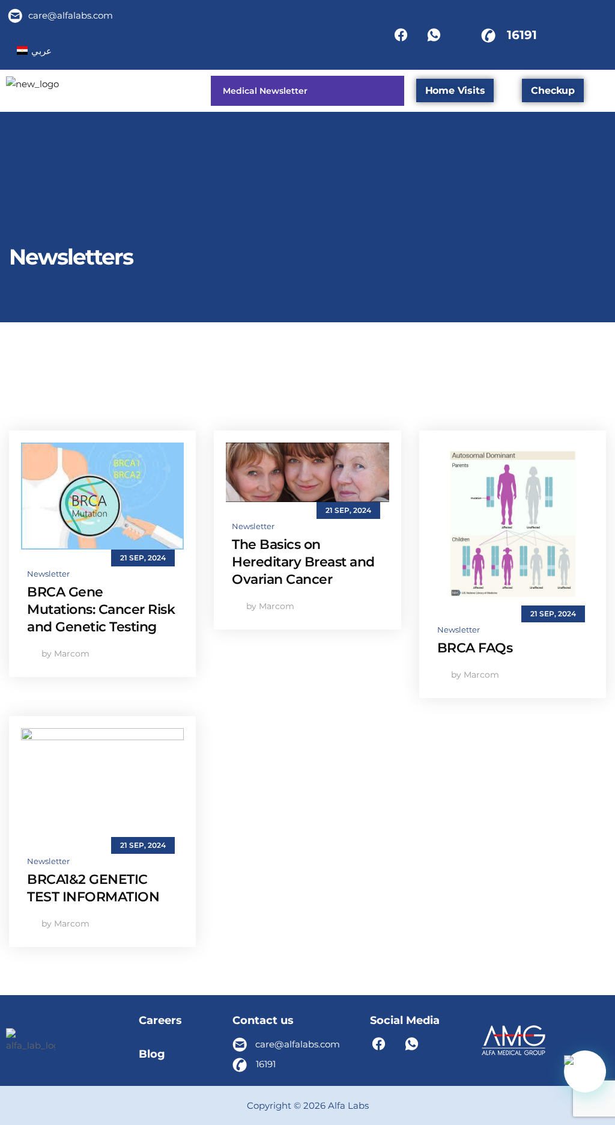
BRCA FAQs (475, 648)
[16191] (488, 34)
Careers (160, 1020)
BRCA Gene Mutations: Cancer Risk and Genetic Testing (101, 609)
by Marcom (64, 653)
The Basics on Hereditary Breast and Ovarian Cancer (303, 561)
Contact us (263, 1020)
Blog (152, 1054)
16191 (522, 35)
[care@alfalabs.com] (15, 15)
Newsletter (48, 573)
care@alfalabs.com (70, 15)
